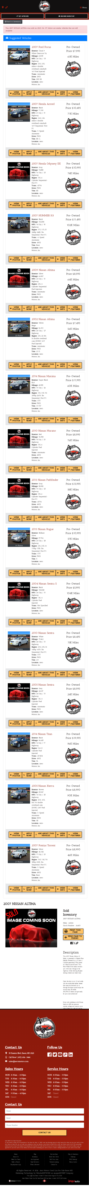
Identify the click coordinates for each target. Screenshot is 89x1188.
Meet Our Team (15, 1159)
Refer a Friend (16, 1162)
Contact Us (44, 1132)
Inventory (35, 1157)
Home (15, 1154)
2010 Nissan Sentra (43, 632)
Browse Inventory (67, 16)
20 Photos (19, 232)
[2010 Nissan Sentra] (19, 639)
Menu (84, 7)
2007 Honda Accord (43, 103)
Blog (35, 1154)
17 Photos (19, 649)
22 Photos (19, 120)
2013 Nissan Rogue (43, 529)
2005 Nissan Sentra (43, 684)
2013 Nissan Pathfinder (45, 479)
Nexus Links (73, 1162)
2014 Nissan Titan (42, 734)
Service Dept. (54, 1154)
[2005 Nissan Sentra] (19, 691)
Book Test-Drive (54, 1157)
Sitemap (73, 1157)
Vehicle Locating (54, 1162)
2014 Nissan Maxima (44, 376)
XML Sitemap (73, 1159)
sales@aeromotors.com (18, 1061)
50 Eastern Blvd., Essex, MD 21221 (21, 1053)
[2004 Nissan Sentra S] (19, 590)
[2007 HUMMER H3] (19, 222)
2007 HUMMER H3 (43, 215)
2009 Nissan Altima (43, 269)
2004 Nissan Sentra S (44, 583)
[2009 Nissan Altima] (19, 276)
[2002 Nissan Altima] (19, 326)
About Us (16, 1157)
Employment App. (16, 1164)
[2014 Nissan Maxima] (19, 383)
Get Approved (23, 16)
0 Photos (19, 180)
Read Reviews (35, 1162)
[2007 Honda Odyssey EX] (19, 170)
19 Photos (19, 63)
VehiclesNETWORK (43, 1173)
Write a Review (34, 1164)
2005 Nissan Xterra (43, 785)
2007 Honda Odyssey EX (46, 163)
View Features (75, 93)
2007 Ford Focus (41, 47)
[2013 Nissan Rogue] (19, 536)
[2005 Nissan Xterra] (19, 792)
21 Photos (19, 393)
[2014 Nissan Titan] (19, 740)
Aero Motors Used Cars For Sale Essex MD (56, 1170)
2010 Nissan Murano (44, 430)
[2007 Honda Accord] (19, 110)
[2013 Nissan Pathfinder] (19, 486)
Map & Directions (73, 1154)
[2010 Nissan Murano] (19, 437)
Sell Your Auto (54, 1159)
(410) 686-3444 (23, 1057)
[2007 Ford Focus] (19, 54)
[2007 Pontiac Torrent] (19, 852)
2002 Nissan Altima (43, 319)
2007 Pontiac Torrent (43, 845)
